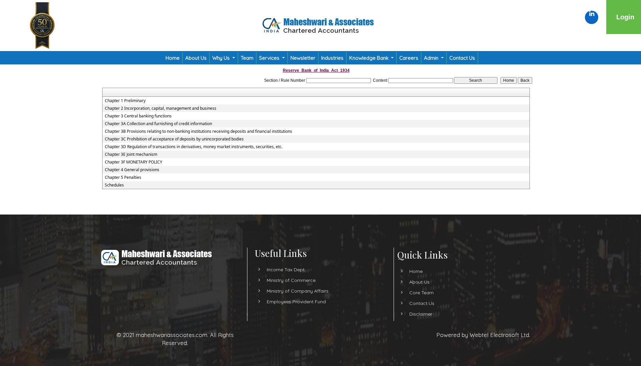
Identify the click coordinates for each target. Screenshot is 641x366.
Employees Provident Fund (296, 302)
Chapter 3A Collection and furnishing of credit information (158, 123)
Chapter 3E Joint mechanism (131, 154)
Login (625, 17)
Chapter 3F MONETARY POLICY (133, 162)
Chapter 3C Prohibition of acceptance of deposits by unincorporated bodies (174, 139)
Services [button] (270, 58)
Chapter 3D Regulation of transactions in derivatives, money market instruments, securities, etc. (193, 146)
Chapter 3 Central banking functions (138, 116)
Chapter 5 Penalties (123, 177)
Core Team (421, 293)
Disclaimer (420, 314)
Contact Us (462, 58)
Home (173, 58)
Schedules (114, 185)
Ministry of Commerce (291, 280)
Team (247, 58)
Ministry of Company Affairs (298, 291)
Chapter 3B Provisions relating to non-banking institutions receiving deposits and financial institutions (198, 131)
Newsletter (302, 58)
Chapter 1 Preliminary (125, 100)
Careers (408, 58)
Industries (332, 58)
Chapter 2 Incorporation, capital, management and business (160, 108)
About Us (196, 58)
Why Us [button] (221, 58)
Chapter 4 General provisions (132, 169)
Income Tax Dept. (286, 270)
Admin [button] (432, 58)
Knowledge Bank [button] (369, 58)
